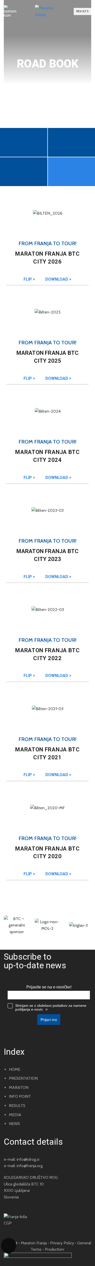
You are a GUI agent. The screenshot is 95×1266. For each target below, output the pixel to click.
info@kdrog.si (28, 1159)
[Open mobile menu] (10, 11)
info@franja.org (30, 1165)
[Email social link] (5, 1230)
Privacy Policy (62, 1243)
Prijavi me (49, 1019)
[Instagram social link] (19, 1230)
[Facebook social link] (12, 1230)
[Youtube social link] (26, 1230)
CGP (8, 1223)
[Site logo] (47, 11)
